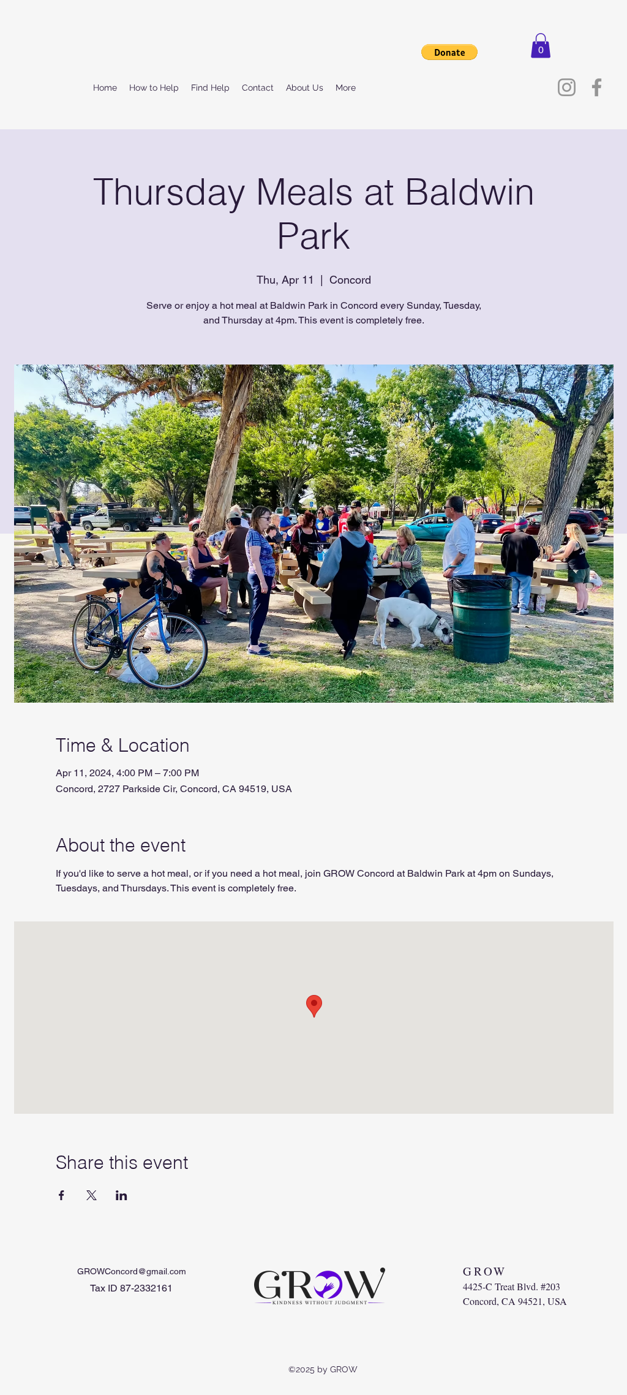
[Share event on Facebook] (61, 1195)
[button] (540, 45)
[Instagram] (567, 87)
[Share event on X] (91, 1195)
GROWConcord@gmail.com (131, 1271)
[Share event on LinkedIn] (121, 1195)
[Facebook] (597, 87)
